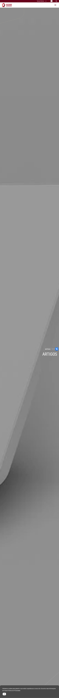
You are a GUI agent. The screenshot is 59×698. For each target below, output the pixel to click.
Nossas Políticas (40, 1)
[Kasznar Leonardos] (7, 5)
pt (51, 1)
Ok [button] (4, 694)
